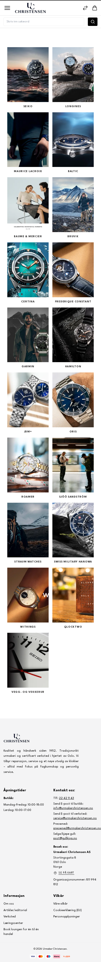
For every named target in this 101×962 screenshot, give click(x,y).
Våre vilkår (60, 903)
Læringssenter (13, 923)
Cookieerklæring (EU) (67, 910)
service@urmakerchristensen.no (75, 818)
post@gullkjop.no (65, 838)
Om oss (9, 903)
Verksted (10, 916)
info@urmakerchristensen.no (73, 808)
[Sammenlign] (85, 8)
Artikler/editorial (15, 910)
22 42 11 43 (66, 798)
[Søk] (92, 22)
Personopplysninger (66, 916)
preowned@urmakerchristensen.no (77, 828)
